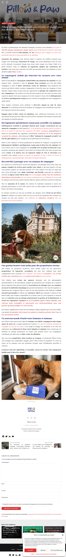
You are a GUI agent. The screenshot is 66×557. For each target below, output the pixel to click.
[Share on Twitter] (6, 37)
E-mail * (4, 490)
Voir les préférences (57, 550)
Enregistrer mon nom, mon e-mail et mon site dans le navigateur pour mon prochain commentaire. (28, 504)
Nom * (3, 483)
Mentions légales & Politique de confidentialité (46, 554)
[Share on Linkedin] (9, 37)
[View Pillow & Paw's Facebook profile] (27, 417)
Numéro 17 (4, 23)
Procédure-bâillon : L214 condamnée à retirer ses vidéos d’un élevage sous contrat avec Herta (54, 529)
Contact (13, 549)
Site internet (5, 497)
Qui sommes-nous (21, 549)
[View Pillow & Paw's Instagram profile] (31, 417)
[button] (63, 535)
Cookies (32, 554)
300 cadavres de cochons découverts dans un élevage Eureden (11, 530)
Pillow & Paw (16, 72)
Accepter (30, 550)
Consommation (11, 23)
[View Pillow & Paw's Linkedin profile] (35, 417)
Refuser (43, 550)
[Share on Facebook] (3, 37)
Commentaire (5, 462)
